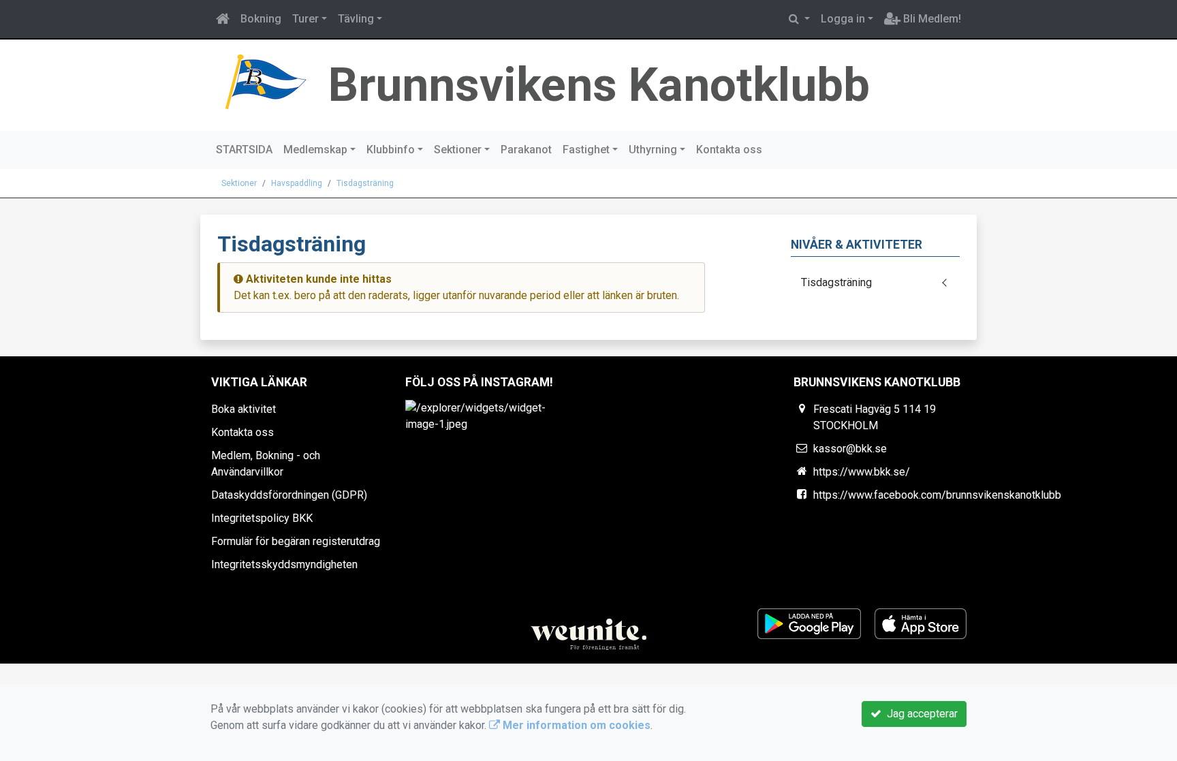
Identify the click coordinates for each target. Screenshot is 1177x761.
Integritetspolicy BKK (262, 518)
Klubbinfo (390, 149)
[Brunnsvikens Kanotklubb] (264, 81)
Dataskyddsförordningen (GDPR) (289, 494)
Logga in (843, 18)
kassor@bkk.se (850, 448)
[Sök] (799, 19)
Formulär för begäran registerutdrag (295, 541)
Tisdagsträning (365, 183)
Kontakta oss (729, 149)
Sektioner (458, 149)
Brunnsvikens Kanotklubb (599, 84)
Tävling (356, 18)
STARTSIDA (244, 149)
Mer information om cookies (575, 725)
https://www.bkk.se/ (861, 471)
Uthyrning (653, 149)
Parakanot (526, 149)
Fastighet (586, 149)
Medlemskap (315, 149)
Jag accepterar (919, 713)
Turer (305, 18)
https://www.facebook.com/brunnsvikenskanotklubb (937, 494)
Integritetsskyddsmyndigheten (284, 564)
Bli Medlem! (930, 18)
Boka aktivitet (243, 409)
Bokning (260, 18)
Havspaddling (296, 183)
